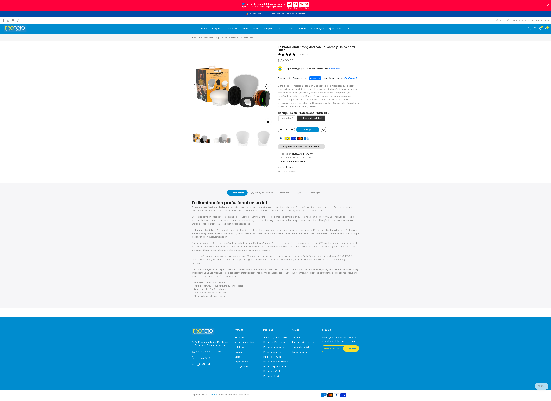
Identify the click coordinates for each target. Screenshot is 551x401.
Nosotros (239, 337)
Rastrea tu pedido (301, 347)
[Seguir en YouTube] (13, 20)
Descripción (237, 192)
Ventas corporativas (244, 342)
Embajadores (241, 366)
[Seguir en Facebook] (3, 20)
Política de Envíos (272, 376)
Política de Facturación (274, 342)
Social (237, 357)
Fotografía (216, 28)
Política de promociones (275, 366)
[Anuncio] (275, 13)
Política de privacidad (273, 347)
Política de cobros (272, 352)
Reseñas (284, 192)
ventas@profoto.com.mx (538, 20)
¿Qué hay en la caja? (262, 192)
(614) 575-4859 (517, 20)
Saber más (334, 68)
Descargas (314, 192)
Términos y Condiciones (275, 337)
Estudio (245, 28)
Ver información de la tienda (294, 161)
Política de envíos (272, 357)
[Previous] (196, 86)
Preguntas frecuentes (303, 342)
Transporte (268, 28)
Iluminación (231, 28)
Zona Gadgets (317, 28)
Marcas (302, 28)
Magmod (289, 167)
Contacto (296, 337)
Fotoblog (239, 347)
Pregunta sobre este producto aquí (301, 146)
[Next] (268, 86)
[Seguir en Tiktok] (17, 20)
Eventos (239, 352)
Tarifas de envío (299, 352)
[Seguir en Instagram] (8, 20)
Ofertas (349, 28)
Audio (255, 28)
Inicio (194, 38)
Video (291, 28)
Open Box (336, 28)
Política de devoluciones (275, 361)
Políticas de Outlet (272, 371)
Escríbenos (503, 20)
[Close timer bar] (548, 5)
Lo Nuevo (203, 28)
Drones (281, 28)
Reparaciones (241, 361)
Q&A (299, 192)
